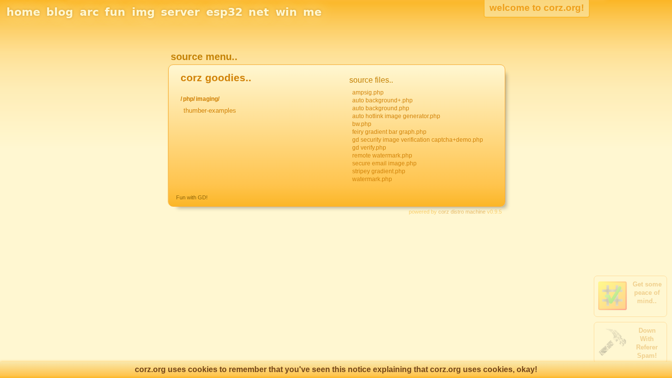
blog (59, 12)
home (23, 12)
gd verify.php (369, 147)
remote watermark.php (382, 155)
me (312, 12)
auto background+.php (382, 100)
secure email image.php (384, 163)
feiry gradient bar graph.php (389, 131)
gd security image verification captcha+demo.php (417, 139)
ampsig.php (368, 92)
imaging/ (207, 98)
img (143, 12)
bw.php (361, 124)
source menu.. (204, 56)
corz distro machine (462, 212)
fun (115, 12)
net (258, 12)
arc (89, 12)
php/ (189, 98)
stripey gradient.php (378, 171)
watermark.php (372, 179)
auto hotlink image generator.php (396, 116)
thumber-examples (209, 110)
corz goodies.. (216, 78)
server (180, 12)
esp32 (224, 12)
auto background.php (380, 108)
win (286, 12)
